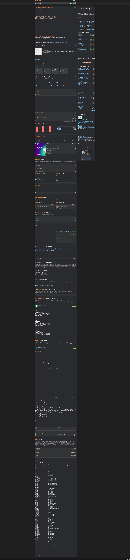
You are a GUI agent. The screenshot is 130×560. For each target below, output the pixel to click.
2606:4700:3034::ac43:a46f (56, 42)
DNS (38, 421)
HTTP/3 (63, 70)
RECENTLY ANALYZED (50, 0)
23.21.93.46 (80, 103)
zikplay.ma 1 (80, 86)
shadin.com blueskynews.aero (84, 72)
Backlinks (39, 159)
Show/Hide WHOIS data (84, 137)
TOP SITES (46, 0)
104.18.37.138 (80, 96)
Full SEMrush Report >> (72, 155)
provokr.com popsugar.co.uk (83, 78)
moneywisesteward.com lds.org (84, 76)
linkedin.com (90, 25)
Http (38, 352)
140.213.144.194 (81, 94)
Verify (41, 340)
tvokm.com (37, 248)
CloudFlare (38, 70)
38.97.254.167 (80, 93)
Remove (81, 139)
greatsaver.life (45, 250)
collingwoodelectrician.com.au (83, 52)
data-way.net (80, 42)
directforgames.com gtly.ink (83, 81)
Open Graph (64, 71)
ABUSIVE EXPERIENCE (65, 0)
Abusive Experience (42, 212)
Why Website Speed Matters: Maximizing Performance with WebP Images (87, 118)
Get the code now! (86, 148)
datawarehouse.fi (81, 50)
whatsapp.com (91, 29)
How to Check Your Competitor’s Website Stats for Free (88, 127)
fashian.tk (46, 248)
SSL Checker (45, 298)
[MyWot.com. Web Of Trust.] (36, 289)
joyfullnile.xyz (51, 248)
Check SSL (74, 306)
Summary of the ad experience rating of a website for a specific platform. (48, 199)
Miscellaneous (63, 69)
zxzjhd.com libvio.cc (82, 83)
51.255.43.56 (80, 92)
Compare (72, 3)
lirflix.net (79, 40)
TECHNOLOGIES (71, 0)
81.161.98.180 (80, 107)
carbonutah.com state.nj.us (83, 79)
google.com (82, 20)
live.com (89, 28)
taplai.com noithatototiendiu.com (84, 74)
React (46, 71)
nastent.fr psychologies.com (84, 70)
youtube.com (90, 20)
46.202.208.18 (80, 105)
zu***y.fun (56, 248)
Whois (39, 439)
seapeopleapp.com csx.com (83, 69)
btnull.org (42, 248)
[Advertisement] (55, 28)
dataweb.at (80, 34)
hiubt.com (80, 48)
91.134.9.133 (80, 98)
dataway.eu (80, 43)
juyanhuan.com (51, 250)
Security (54, 69)
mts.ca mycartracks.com (83, 82)
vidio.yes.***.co (81, 47)
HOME (43, 0)
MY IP (74, 0)
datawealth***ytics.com (82, 39)
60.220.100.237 (81, 91)
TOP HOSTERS (55, 0)
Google (41, 279)
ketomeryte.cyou (38, 250)
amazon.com (90, 22)
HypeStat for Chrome (87, 62)
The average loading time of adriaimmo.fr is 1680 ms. (44, 256)
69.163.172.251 (80, 99)
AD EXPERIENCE (60, 0)
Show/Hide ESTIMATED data (85, 134)
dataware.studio (81, 44)
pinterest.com (82, 29)
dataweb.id (80, 35)
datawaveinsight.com (82, 49)
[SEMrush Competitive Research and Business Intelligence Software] (40, 136)
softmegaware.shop (68, 248)
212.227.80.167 (80, 108)
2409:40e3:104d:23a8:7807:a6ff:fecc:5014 (86, 97)
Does (45, 262)
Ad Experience (41, 197)
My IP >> (93, 110)
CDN (37, 69)
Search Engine (41, 185)
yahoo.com (90, 26)
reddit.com (90, 24)
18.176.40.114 (80, 102)
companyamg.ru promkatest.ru (84, 73)
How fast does (44, 254)
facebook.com (82, 21)
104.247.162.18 (80, 106)
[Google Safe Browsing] (36, 285)
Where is (43, 226)
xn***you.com (61, 248)
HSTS (54, 70)
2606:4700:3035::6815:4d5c (83, 101)
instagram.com (91, 21)
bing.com (81, 25)
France (59, 127)
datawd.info (80, 38)
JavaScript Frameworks (46, 70)
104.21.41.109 (64, 42)
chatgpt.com (82, 26)
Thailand (59, 128)
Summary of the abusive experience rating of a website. (44, 214)
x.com (81, 22)
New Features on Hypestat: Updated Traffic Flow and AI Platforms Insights (87, 122)
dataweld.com (80, 36)
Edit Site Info (37, 59)
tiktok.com (82, 24)
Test (75, 348)
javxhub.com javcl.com (82, 84)
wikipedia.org (82, 28)
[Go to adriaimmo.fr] (52, 7)
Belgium (59, 129)
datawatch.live (80, 45)
